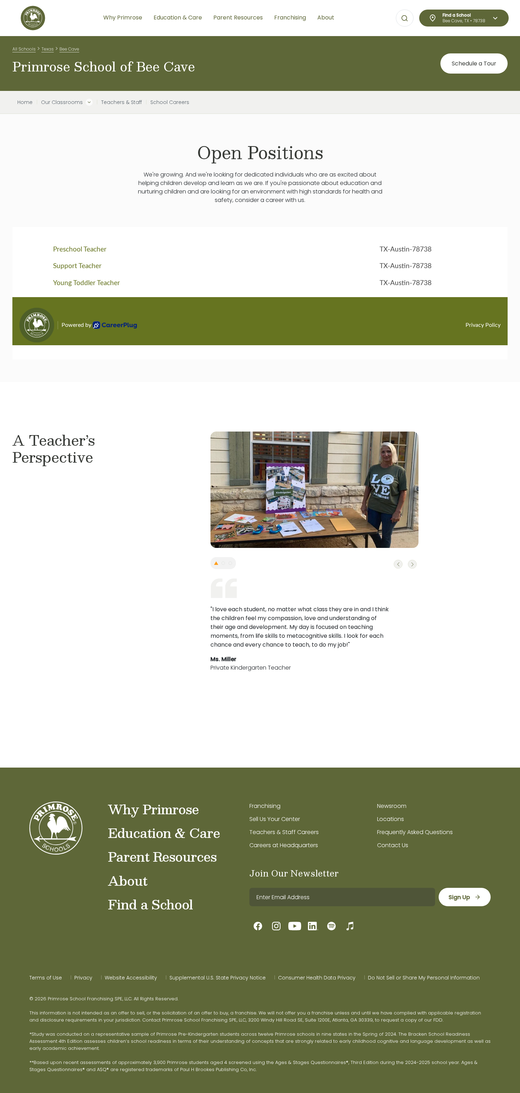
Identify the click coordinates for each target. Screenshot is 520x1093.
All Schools (24, 49)
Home (25, 102)
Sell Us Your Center (274, 819)
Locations (390, 819)
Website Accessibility (131, 977)
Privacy (83, 977)
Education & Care (164, 832)
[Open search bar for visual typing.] (404, 18)
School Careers (169, 102)
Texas (47, 49)
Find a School (150, 904)
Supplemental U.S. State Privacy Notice (217, 977)
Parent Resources (162, 856)
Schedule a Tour (474, 63)
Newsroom (391, 806)
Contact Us (392, 845)
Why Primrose (153, 809)
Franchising (265, 806)
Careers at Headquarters (283, 845)
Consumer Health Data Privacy (317, 977)
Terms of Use (45, 977)
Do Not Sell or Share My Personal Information (424, 977)
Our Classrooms (62, 102)
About (127, 880)
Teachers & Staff (121, 102)
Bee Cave (69, 49)
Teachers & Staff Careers (284, 832)
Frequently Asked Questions (415, 832)
